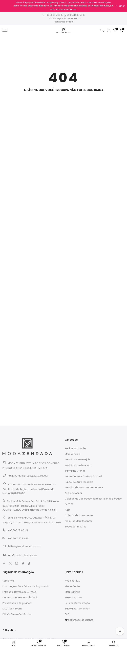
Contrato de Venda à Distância (20, 597)
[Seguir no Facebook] (3, 563)
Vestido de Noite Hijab (77, 459)
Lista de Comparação (77, 603)
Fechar (7, 6)
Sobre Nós (8, 580)
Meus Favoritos (73, 597)
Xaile (67, 510)
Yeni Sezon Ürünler (75, 448)
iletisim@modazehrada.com (66, 18)
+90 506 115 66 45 (54, 15)
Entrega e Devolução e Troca (19, 592)
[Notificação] (63, 6)
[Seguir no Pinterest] (22, 563)
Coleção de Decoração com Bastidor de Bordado (93, 498)
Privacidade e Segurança (16, 603)
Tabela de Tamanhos (77, 608)
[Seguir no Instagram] (16, 563)
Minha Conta (72, 586)
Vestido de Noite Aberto (78, 465)
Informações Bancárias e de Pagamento (25, 586)
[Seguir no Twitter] (10, 563)
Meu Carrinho (72, 592)
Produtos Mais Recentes (78, 521)
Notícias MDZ (72, 580)
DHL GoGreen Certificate (16, 614)
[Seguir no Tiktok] (29, 563)
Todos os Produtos (75, 526)
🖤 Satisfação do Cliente (79, 620)
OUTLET (69, 504)
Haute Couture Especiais (79, 482)
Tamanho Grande (75, 470)
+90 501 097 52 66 (75, 15)
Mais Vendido (72, 454)
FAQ (67, 614)
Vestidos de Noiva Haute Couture (84, 487)
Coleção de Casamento (79, 515)
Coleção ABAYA (74, 493)
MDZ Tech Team (12, 608)
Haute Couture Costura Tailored (83, 476)
